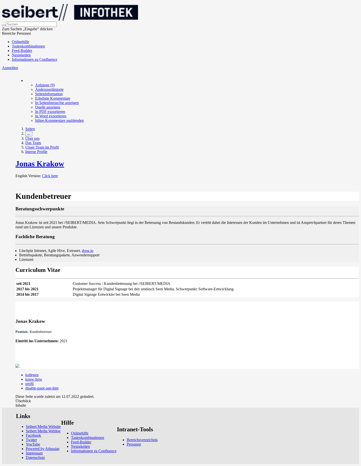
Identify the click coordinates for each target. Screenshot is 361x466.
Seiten (30, 129)
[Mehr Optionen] (25, 80)
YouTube (33, 444)
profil (29, 384)
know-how (33, 379)
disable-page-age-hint (41, 388)
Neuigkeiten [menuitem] (21, 55)
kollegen (32, 375)
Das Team (33, 143)
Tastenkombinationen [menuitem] (28, 46)
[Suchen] (4, 25)
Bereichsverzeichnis (142, 440)
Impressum (34, 453)
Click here (50, 176)
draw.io (87, 251)
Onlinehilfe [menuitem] (20, 42)
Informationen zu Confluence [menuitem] (34, 59)
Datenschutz (35, 457)
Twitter (31, 440)
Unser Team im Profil (42, 147)
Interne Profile (36, 152)
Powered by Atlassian (42, 449)
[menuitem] (45, 85)
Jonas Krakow (39, 163)
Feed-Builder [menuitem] (22, 50)
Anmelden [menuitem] (10, 68)
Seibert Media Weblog (43, 431)
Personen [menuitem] (134, 444)
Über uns (32, 138)
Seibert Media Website (43, 426)
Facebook (33, 435)
